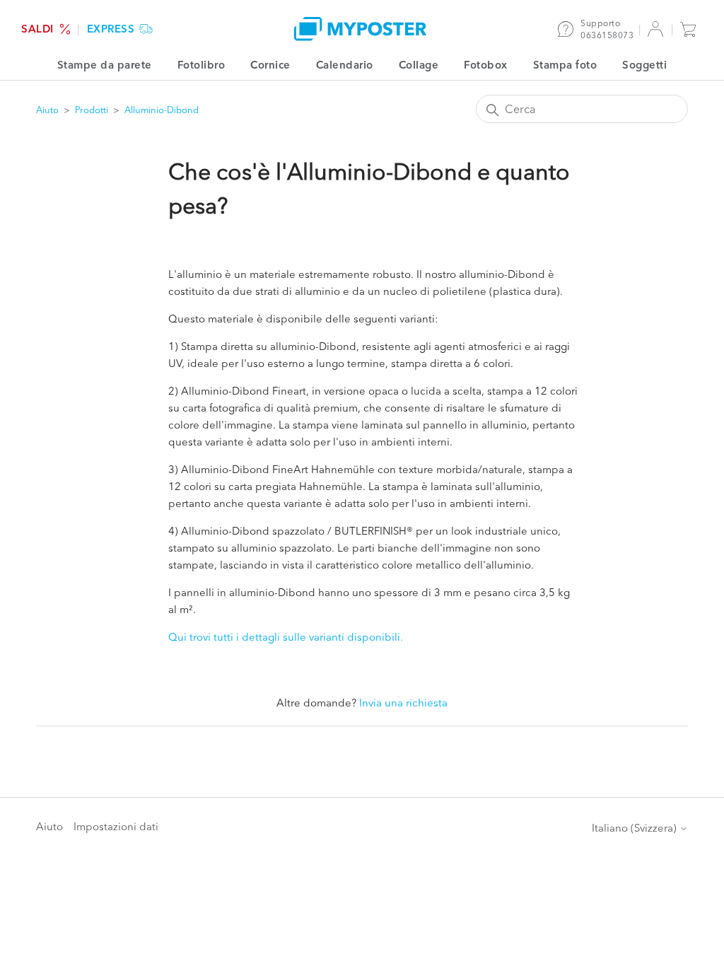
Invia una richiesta (403, 702)
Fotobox (486, 64)
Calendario (344, 64)
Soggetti (644, 64)
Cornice (270, 64)
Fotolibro (201, 64)
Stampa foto (565, 64)
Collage (419, 64)
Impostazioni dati (116, 826)
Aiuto (47, 109)
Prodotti (91, 109)
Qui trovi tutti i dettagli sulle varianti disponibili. (285, 637)
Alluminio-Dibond (161, 109)
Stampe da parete (104, 64)
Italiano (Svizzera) (635, 828)
